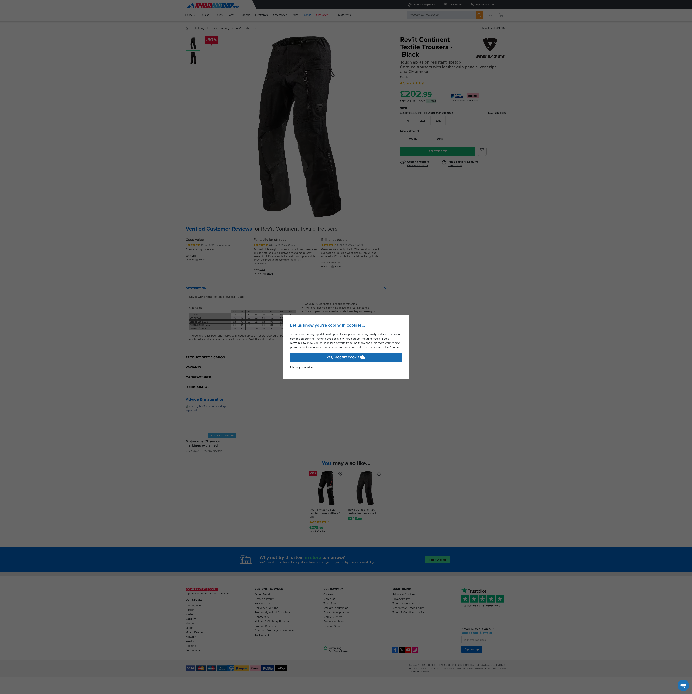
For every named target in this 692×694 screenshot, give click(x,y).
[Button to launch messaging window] (683, 685)
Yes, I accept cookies (344, 357)
